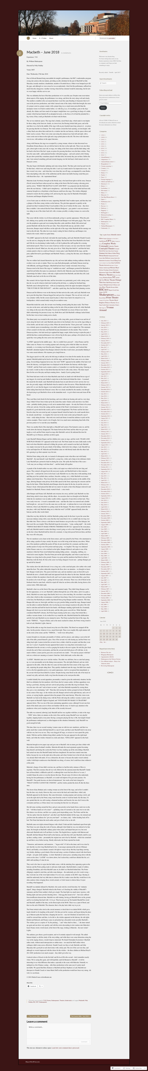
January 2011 (105, 487)
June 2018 (104, 329)
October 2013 (105, 414)
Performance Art (105, 201)
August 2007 (104, 576)
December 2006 (105, 593)
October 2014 (105, 392)
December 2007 (105, 567)
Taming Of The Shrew (104, 300)
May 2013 (104, 425)
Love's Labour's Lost (103, 263)
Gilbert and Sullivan (106, 181)
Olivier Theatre (109, 280)
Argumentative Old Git (107, 657)
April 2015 (104, 380)
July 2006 (104, 604)
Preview (103, 206)
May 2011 (104, 478)
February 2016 (105, 360)
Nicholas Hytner (107, 277)
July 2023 (104, 321)
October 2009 (105, 520)
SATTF (105, 292)
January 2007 (105, 591)
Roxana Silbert (114, 287)
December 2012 (105, 436)
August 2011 (104, 471)
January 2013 (105, 434)
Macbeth (81, 1000)
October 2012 (105, 440)
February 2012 (105, 458)
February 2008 (105, 562)
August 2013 (104, 418)
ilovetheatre (74, 23)
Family (103, 175)
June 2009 (104, 529)
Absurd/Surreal (105, 157)
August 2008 (104, 549)
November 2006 (105, 595)
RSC (34, 1002)
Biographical (104, 164)
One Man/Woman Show (107, 197)
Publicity (103, 208)
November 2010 (105, 491)
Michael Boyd (114, 268)
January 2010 (105, 513)
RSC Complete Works (107, 219)
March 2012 (104, 456)
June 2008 (104, 553)
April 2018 (104, 334)
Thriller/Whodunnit (106, 226)
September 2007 (105, 573)
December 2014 (105, 389)
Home (34, 38)
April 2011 (104, 480)
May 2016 (104, 354)
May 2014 (104, 398)
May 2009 (104, 531)
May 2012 (104, 451)
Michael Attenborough (104, 267)
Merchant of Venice (113, 265)
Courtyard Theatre (106, 248)
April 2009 (104, 533)
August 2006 (104, 602)
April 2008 (104, 558)
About (51, 38)
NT (113, 277)
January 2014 (105, 407)
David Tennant (114, 251)
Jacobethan (104, 188)
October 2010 (105, 493)
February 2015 (105, 385)
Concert (103, 170)
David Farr (102, 251)
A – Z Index (42, 38)
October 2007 (105, 571)
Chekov (113, 241)
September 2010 (105, 496)
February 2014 (105, 405)
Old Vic (101, 280)
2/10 (102, 139)
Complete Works (109, 243)
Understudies (112, 305)
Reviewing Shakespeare (107, 666)
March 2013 (104, 429)
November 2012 (105, 438)
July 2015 (104, 376)
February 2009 (105, 538)
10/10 (102, 137)
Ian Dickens (106, 258)
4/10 (102, 144)
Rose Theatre (106, 287)
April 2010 (104, 507)
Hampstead (111, 255)
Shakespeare (55, 1000)
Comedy (103, 168)
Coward (117, 249)
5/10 (102, 146)
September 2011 (105, 469)
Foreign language (106, 179)
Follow (103, 108)
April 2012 (104, 454)
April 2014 (104, 400)
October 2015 (105, 369)
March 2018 (104, 336)
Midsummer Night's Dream (106, 272)
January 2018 (105, 341)
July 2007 (104, 578)
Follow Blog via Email (106, 90)
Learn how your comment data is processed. (65, 1048)
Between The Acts (106, 652)
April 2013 (104, 427)
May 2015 (104, 378)
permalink (112, 38)
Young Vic (103, 307)
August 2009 (104, 525)
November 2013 (105, 411)
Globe (114, 253)
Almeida (113, 234)
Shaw (115, 295)
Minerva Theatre (106, 274)
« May (101, 642)
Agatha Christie (106, 235)
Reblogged (104, 213)
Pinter (118, 282)
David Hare (108, 251)
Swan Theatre (112, 297)
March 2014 (104, 403)
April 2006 (104, 611)
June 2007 (104, 580)
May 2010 (104, 505)
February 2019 (105, 323)
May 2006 (104, 609)
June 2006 (104, 607)
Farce (102, 177)
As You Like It (115, 238)
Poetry (103, 204)
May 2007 (104, 582)
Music (103, 193)
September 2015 (105, 372)
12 (104, 634)
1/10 (102, 135)
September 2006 (105, 600)
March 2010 (104, 509)
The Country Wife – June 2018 (37, 1016)
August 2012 (104, 445)
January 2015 (105, 387)
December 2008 (105, 540)
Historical (104, 184)
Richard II (111, 285)
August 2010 (104, 498)
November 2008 (105, 542)
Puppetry (103, 210)
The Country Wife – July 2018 (80, 1016)
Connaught (103, 246)
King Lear (118, 260)
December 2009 (105, 516)
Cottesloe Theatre (113, 246)
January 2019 (105, 325)
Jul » (105, 642)
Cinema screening (106, 166)
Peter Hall (106, 282)
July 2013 (104, 420)
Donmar (102, 253)
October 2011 (105, 467)
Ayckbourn (102, 241)
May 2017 (104, 347)
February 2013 (105, 431)
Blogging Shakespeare (107, 655)
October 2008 (105, 544)
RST (37, 1002)
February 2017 (105, 352)
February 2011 (105, 485)
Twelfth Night (105, 305)
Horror (103, 186)
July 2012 (104, 447)
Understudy (68, 1000)
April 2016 (104, 356)
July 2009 (104, 527)
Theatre (62, 1000)
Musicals (103, 195)
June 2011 (104, 476)
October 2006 (105, 598)
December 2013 (105, 409)
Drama (49, 1000)
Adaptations (104, 159)
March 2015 (104, 383)
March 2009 (104, 536)
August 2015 (104, 374)
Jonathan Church (109, 260)
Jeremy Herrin (114, 258)
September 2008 (105, 547)
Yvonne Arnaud (106, 309)
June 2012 (104, 449)
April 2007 (104, 584)
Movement (104, 190)
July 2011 (104, 474)
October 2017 (105, 345)
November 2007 (105, 569)
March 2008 (104, 560)
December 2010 (105, 489)
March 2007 (104, 587)
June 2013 (104, 423)
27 (107, 639)
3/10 (102, 142)
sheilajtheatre (67, 53)
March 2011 (104, 482)
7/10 (44, 1000)
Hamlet (106, 256)
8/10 (102, 153)
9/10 (102, 155)
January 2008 (105, 564)
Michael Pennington (113, 270)
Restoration (104, 217)
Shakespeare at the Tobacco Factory (111, 659)
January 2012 (105, 460)
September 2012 (105, 442)
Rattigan (106, 285)
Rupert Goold (112, 290)
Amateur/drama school (107, 162)
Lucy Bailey (111, 263)
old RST (118, 277)
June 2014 (104, 396)
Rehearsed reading (106, 215)
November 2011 (105, 465)
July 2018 (104, 327)
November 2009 (105, 518)
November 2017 (105, 343)
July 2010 (104, 500)
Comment (84, 1042)
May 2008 (104, 556)
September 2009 (105, 522)
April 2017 (104, 349)
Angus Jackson (107, 238)
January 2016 (105, 363)
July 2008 (104, 551)
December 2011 (105, 462)
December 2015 (105, 365)
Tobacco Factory (110, 303)
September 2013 (105, 416)
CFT (108, 240)
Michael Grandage (104, 270)
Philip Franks (112, 282)
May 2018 (104, 332)
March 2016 (104, 358)
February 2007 (105, 589)
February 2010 (105, 511)
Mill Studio (116, 272)
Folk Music (108, 253)
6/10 (102, 148)
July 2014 (104, 394)
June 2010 (104, 502)
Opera (102, 199)
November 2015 (105, 367)
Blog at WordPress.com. (33, 1062)
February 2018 (105, 338)
